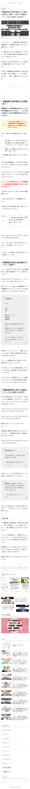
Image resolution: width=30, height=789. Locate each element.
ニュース (6, 751)
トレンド (6, 747)
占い (5, 763)
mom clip (15, 3)
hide (19, 86)
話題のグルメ (8, 772)
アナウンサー (8, 730)
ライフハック (8, 759)
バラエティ (7, 755)
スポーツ (6, 743)
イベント (6, 734)
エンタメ (3, 8)
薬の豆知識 (7, 768)
